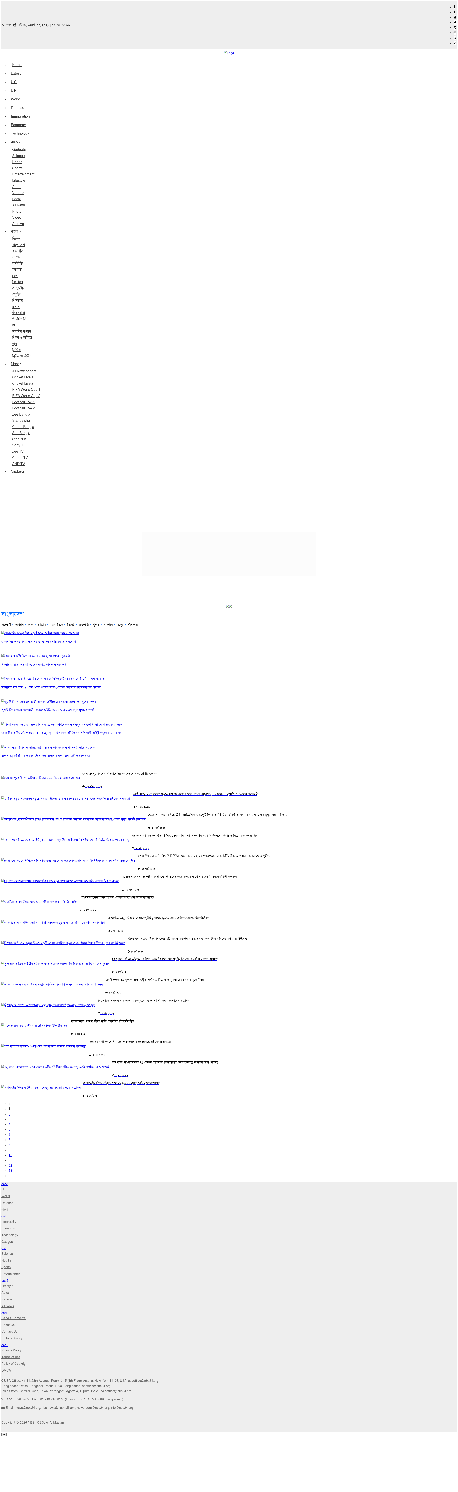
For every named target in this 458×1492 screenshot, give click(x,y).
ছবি (14, 344)
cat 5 (4, 1281)
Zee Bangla (21, 414)
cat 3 (4, 1216)
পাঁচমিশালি (19, 319)
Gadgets (19, 149)
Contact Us (9, 1332)
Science (18, 156)
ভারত (16, 257)
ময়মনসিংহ (56, 625)
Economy (18, 125)
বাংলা (14, 231)
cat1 (4, 1313)
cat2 (4, 1184)
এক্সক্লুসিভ (18, 288)
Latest (16, 73)
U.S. (14, 82)
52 (10, 1166)
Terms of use (10, 1357)
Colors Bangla (23, 427)
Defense (17, 108)
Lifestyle (18, 180)
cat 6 (4, 1345)
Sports (17, 168)
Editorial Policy (12, 1338)
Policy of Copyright (14, 1364)
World (15, 99)
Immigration (20, 116)
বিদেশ (16, 238)
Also (14, 142)
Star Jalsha (21, 420)
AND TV (18, 464)
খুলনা (96, 625)
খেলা (15, 276)
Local (16, 199)
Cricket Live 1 (22, 377)
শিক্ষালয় (17, 300)
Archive (18, 224)
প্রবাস (16, 307)
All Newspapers (24, 371)
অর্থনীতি (17, 263)
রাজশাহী (84, 625)
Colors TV (20, 458)
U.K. (14, 90)
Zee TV (18, 451)
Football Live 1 (23, 402)
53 (10, 1171)
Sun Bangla (21, 433)
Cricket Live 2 (22, 383)
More (15, 364)
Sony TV (19, 445)
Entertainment (23, 174)
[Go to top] (4, 1434)
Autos (16, 187)
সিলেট (71, 625)
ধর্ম (14, 325)
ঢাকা (30, 625)
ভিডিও (16, 350)
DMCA (6, 1371)
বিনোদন (17, 282)
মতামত (17, 269)
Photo (16, 211)
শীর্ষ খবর (133, 625)
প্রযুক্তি (16, 294)
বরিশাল (108, 625)
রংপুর (120, 625)
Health (17, 162)
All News (19, 205)
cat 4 (4, 1249)
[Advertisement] (229, 504)
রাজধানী (6, 625)
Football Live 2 (23, 408)
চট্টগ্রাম (42, 625)
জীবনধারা (18, 313)
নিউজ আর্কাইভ (21, 356)
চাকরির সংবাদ (21, 331)
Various (18, 193)
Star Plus (19, 439)
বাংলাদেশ (18, 245)
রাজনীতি (17, 251)
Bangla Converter (13, 1318)
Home (17, 65)
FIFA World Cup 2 (26, 396)
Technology (20, 133)
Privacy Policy (11, 1350)
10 (10, 1155)
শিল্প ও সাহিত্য (22, 337)
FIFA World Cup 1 (26, 389)
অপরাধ (19, 625)
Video (16, 217)
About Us (8, 1325)
